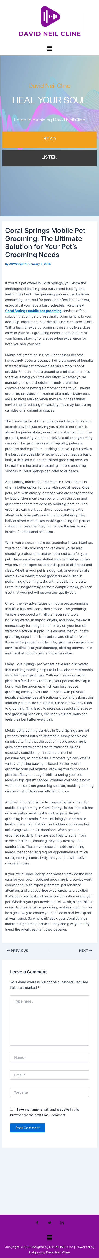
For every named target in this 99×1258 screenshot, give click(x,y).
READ (50, 140)
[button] (49, 48)
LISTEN (49, 158)
